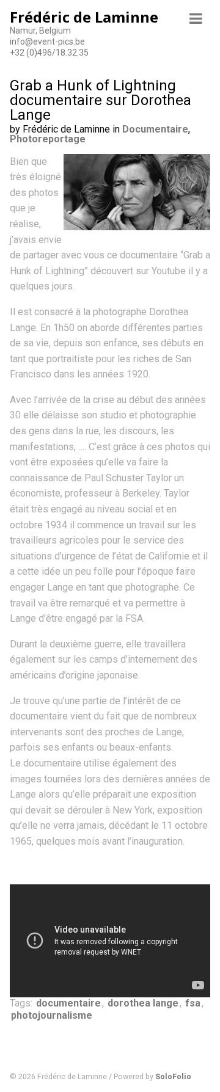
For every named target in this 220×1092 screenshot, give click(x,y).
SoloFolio (173, 1076)
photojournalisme (51, 1015)
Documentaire (155, 129)
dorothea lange (143, 1003)
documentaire (68, 1003)
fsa (192, 1003)
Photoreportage (48, 139)
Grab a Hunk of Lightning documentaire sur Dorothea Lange (100, 100)
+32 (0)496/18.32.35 (49, 52)
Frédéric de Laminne (84, 17)
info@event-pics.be (47, 41)
